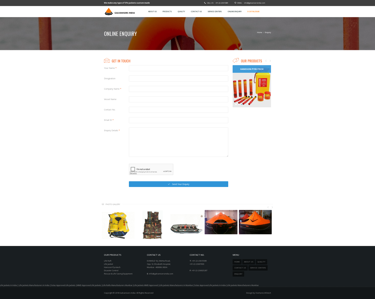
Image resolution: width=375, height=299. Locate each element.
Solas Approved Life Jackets (63, 285)
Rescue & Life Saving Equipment (118, 273)
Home (259, 32)
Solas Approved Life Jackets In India (210, 285)
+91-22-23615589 (221, 3)
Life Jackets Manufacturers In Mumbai (176, 285)
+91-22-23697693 (197, 264)
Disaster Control (111, 270)
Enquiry (268, 32)
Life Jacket (108, 264)
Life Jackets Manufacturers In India (34, 285)
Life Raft (107, 260)
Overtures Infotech (263, 293)
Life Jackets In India (8, 285)
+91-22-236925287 (199, 270)
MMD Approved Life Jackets (89, 285)
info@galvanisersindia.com (254, 3)
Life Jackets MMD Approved (146, 285)
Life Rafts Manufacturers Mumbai (117, 285)
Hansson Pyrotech (112, 267)
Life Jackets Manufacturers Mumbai (243, 285)
